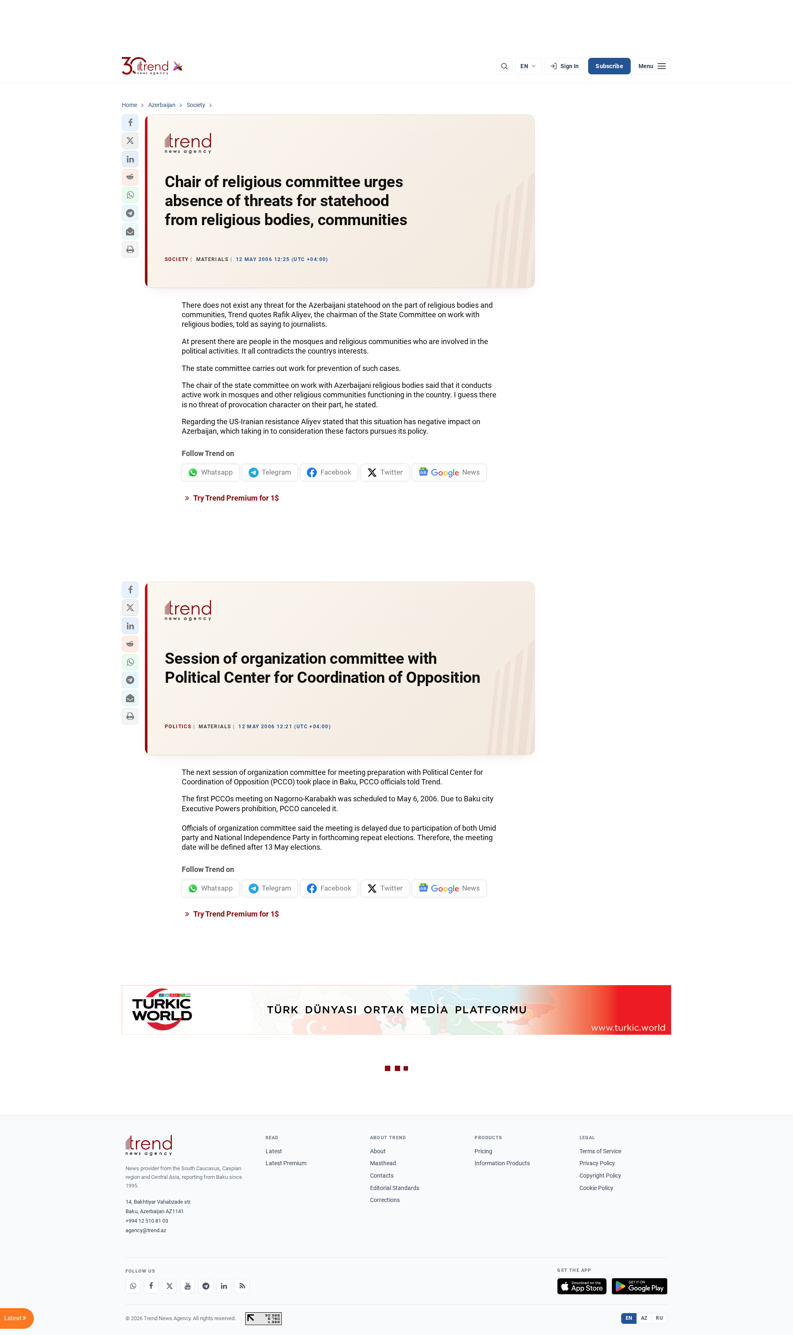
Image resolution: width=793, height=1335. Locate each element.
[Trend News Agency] (149, 1145)
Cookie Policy (596, 1188)
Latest (274, 1151)
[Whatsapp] (133, 1286)
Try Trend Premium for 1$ (235, 498)
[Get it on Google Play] (639, 1286)
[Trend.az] (152, 66)
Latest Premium (286, 1163)
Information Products (502, 1163)
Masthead (383, 1163)
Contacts (382, 1175)
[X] (169, 1286)
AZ (644, 1318)
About (378, 1151)
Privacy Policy (597, 1163)
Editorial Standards (394, 1188)
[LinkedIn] (223, 1286)
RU (659, 1318)
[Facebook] (151, 1286)
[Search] (504, 66)
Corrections (385, 1200)
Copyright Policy (600, 1175)
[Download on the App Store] (582, 1286)
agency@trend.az (146, 1230)
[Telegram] (205, 1286)
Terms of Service (600, 1151)
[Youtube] (187, 1286)
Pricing (483, 1151)
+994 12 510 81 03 (147, 1221)
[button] (130, 123)
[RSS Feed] (242, 1286)
